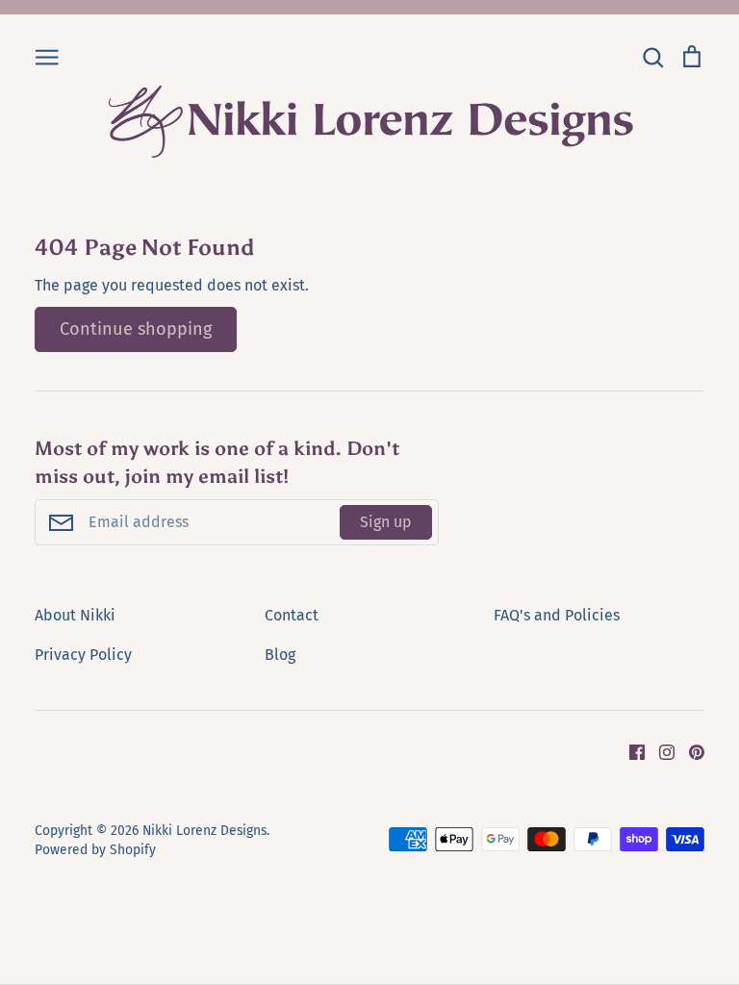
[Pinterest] (689, 752)
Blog (280, 654)
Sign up (386, 522)
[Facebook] (630, 752)
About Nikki (75, 615)
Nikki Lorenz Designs (204, 830)
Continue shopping (136, 329)
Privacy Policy (83, 654)
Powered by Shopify (95, 850)
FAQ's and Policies (557, 615)
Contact (292, 615)
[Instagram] (660, 752)
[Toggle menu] (47, 55)
